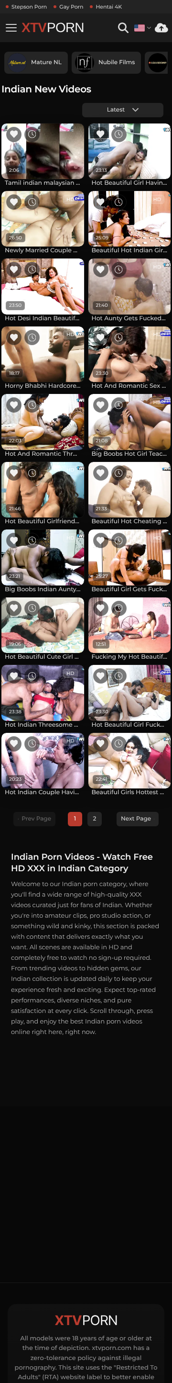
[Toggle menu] (11, 28)
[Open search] (123, 28)
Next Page (136, 818)
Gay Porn (71, 6)
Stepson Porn (29, 6)
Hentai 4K (109, 6)
